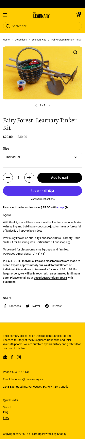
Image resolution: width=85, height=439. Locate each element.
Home (6, 39)
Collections (21, 39)
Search (7, 407)
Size (6, 148)
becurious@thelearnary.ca (50, 277)
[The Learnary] (42, 15)
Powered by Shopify (54, 433)
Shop (6, 417)
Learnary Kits (39, 39)
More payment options (42, 199)
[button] (78, 15)
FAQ (5, 412)
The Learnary (33, 433)
